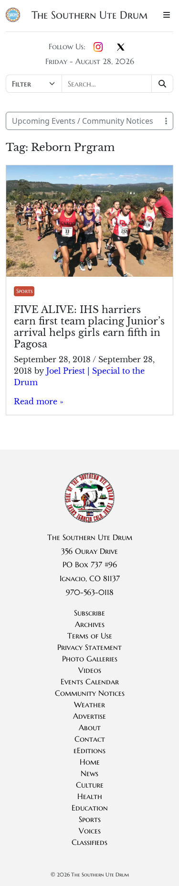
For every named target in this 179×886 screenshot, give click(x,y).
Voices (90, 830)
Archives (90, 624)
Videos (89, 670)
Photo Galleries (89, 658)
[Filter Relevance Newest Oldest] (89, 84)
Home (90, 762)
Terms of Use (89, 635)
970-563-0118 (90, 592)
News (89, 773)
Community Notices (90, 693)
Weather (89, 704)
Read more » (38, 401)
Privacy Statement (89, 647)
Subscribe (89, 612)
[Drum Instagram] (98, 47)
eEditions (89, 750)
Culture (90, 784)
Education (90, 807)
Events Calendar (90, 681)
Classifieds (89, 842)
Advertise (89, 716)
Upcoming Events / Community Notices (82, 121)
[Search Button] (162, 84)
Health (89, 796)
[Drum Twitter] (121, 47)
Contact (89, 739)
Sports (24, 290)
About (90, 727)
